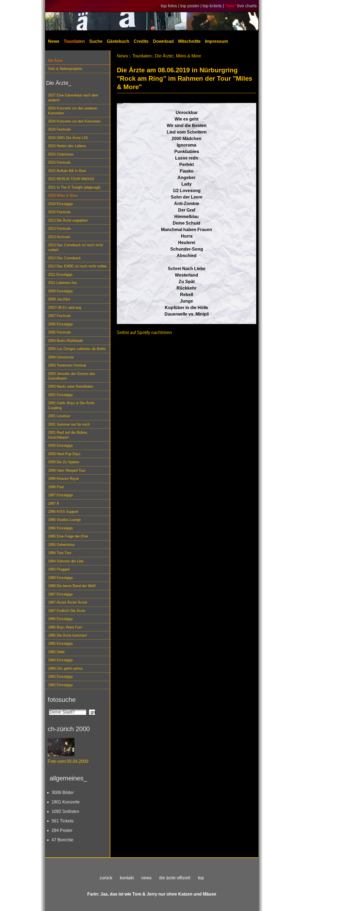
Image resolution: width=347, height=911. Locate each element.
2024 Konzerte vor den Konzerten (74, 121)
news (146, 878)
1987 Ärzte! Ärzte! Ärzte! (67, 602)
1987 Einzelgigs (60, 594)
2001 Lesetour (59, 416)
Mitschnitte (189, 41)
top (201, 878)
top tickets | (214, 6)
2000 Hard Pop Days (64, 454)
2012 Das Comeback (64, 258)
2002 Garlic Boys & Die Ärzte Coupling (71, 405)
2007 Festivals (59, 316)
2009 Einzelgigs (60, 291)
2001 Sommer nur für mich (69, 424)
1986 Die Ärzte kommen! (67, 635)
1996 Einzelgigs (60, 528)
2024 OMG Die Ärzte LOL (68, 138)
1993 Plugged (58, 569)
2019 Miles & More (63, 195)
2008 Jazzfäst (59, 299)
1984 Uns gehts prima (65, 668)
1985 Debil (56, 652)
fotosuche (62, 699)
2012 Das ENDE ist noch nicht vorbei (77, 266)
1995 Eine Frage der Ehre (68, 536)
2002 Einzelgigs (60, 395)
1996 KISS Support (63, 512)
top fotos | (170, 6)
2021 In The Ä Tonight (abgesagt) (74, 187)
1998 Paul (56, 487)
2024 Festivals (59, 129)
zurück (105, 878)
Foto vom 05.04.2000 (68, 761)
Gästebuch (118, 41)
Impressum (216, 41)
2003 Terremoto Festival (67, 365)
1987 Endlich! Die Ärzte (66, 611)
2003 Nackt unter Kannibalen (70, 386)
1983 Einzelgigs (60, 677)
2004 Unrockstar (61, 357)
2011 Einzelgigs (60, 275)
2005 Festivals (59, 332)
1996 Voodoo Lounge (64, 520)
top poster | (191, 6)
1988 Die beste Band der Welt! (72, 586)
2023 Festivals (59, 162)
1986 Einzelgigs (60, 619)
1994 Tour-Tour (59, 553)
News (53, 41)
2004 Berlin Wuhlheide (65, 341)
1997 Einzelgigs (60, 495)
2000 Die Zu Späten (63, 462)
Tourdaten (74, 41)
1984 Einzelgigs (60, 660)
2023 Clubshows (61, 154)
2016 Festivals (59, 212)
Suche (95, 41)
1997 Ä (53, 503)
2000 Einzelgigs (60, 445)
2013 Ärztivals (59, 237)
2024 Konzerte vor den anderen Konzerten (72, 110)
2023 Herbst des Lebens (67, 146)
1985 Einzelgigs (60, 643)
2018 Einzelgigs (60, 204)
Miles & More (188, 56)
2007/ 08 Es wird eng (64, 308)
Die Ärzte (55, 61)
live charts (247, 6)
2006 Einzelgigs (60, 324)
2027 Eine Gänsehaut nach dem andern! (73, 97)
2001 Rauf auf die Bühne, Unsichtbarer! (68, 434)
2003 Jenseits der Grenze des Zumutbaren (71, 376)
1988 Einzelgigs (60, 578)
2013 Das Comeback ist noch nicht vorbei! (75, 247)
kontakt (127, 878)
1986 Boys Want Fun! (65, 627)
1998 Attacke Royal (63, 478)
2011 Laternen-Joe (62, 283)
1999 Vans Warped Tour (66, 470)
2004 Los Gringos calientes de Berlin (77, 349)
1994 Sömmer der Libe (65, 561)
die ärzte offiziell (174, 878)
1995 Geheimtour (61, 545)
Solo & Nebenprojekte (65, 69)
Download (163, 41)
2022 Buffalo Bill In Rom (67, 171)
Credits (141, 41)
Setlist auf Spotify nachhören (144, 332)
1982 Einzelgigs (60, 685)
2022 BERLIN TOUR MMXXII (71, 179)
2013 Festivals (59, 228)
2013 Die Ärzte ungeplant (68, 220)
